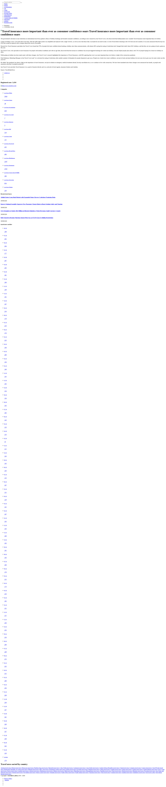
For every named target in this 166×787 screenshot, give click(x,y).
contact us (7, 73)
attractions (7, 19)
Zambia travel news (127, 772)
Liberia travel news (34, 771)
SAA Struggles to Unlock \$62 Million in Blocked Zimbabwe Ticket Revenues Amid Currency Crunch (30, 211)
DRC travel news (44, 769)
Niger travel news (116, 771)
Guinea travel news (137, 769)
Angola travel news (6, 768)
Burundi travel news (54, 768)
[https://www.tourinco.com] (8, 85)
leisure (6, 5)
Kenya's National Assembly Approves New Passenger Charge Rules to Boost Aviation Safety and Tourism (31, 204)
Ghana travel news (127, 769)
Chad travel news (124, 768)
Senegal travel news (17, 772)
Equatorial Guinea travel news (57, 769)
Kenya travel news (12, 771)
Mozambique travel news (93, 771)
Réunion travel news (138, 771)
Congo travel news (147, 768)
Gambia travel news (115, 769)
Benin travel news (17, 768)
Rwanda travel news (149, 771)
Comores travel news (135, 768)
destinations (7, 16)
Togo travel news (105, 772)
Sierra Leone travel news (43, 772)
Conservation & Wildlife (10, 18)
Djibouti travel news (33, 769)
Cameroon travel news (79, 768)
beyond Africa (8, 13)
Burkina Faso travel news (41, 768)
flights (6, 4)
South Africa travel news (68, 772)
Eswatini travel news (82, 769)
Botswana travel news (28, 768)
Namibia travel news (105, 771)
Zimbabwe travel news (139, 772)
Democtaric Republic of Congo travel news (16, 769)
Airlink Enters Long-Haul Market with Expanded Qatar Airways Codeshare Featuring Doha (28, 197)
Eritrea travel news (71, 769)
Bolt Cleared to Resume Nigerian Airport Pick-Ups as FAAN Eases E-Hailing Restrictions (27, 217)
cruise (5, 10)
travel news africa (150, 772)
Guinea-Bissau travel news (150, 769)
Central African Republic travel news (109, 768)
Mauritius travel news (80, 771)
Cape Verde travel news (92, 768)
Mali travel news (69, 771)
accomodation (8, 7)
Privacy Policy (8, 778)
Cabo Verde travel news (66, 768)
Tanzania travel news (95, 772)
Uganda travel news (116, 772)
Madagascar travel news (46, 771)
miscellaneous (8, 15)
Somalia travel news (55, 772)
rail (5, 8)
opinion (6, 21)
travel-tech (7, 11)
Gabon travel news (105, 769)
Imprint (6, 780)
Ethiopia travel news (93, 769)
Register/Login (8, 22)
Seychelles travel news (29, 772)
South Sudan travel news (82, 772)
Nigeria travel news (127, 771)
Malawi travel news (58, 771)
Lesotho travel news (23, 771)
